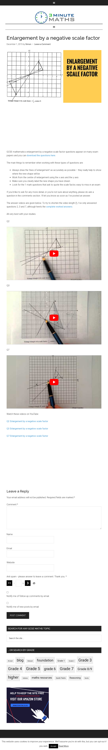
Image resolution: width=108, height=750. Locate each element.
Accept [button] (53, 746)
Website (11, 562)
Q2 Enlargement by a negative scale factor (28, 421)
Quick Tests (61, 678)
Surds (87, 678)
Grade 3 (85, 660)
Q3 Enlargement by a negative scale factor (28, 428)
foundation (45, 660)
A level (10, 661)
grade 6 (50, 669)
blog (20, 660)
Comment (12, 504)
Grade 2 (71, 661)
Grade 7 (67, 668)
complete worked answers (59, 206)
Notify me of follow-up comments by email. (28, 596)
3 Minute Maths (54, 17)
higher (13, 677)
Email (9, 548)
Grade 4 (15, 668)
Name (10, 534)
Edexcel (30, 661)
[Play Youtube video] (54, 253)
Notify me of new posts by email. (23, 606)
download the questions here (41, 155)
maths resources (42, 677)
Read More (64, 746)
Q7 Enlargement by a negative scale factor (28, 436)
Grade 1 (61, 661)
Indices (25, 678)
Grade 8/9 (85, 669)
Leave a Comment (42, 44)
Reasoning (75, 677)
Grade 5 (33, 668)
